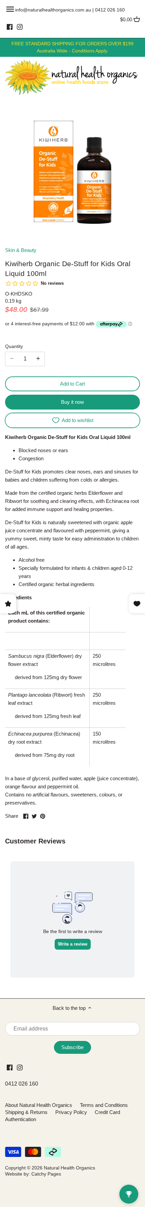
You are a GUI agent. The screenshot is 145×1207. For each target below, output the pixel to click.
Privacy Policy (71, 1112)
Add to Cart (72, 384)
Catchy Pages (46, 1174)
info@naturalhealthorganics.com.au (53, 10)
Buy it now (72, 402)
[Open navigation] (10, 9)
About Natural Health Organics (38, 1105)
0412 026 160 (110, 10)
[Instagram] (20, 27)
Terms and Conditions (104, 1105)
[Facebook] (9, 27)
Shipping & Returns (26, 1112)
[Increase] (38, 359)
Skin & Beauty (20, 250)
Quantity (14, 346)
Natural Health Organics (69, 1167)
